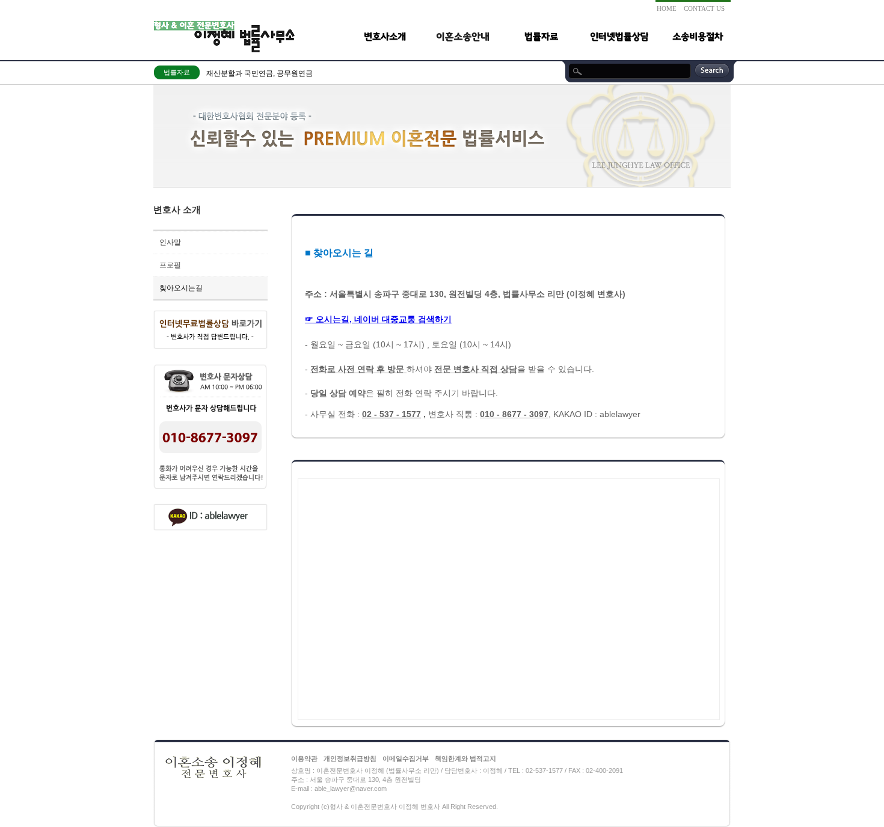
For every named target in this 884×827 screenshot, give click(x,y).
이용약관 (304, 758)
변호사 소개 (177, 209)
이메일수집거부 (405, 758)
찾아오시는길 (181, 288)
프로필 (170, 265)
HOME (667, 8)
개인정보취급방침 (350, 758)
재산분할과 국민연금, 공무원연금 (259, 73)
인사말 (170, 242)
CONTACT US (704, 8)
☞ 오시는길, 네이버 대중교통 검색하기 (378, 319)
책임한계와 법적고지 (465, 758)
